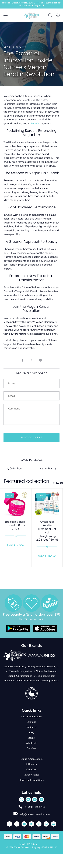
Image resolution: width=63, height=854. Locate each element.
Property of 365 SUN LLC (44, 847)
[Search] (50, 15)
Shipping (31, 721)
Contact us (31, 727)
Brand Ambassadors (32, 758)
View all (58, 482)
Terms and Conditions (32, 780)
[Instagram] (31, 824)
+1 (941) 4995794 (34, 807)
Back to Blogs (31, 460)
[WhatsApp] (21, 799)
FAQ (31, 732)
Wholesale (31, 743)
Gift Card (31, 769)
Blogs (31, 737)
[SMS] (34, 799)
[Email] (41, 799)
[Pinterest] (38, 824)
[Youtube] (24, 824)
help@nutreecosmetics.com (35, 814)
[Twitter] (9, 824)
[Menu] (5, 15)
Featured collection (26, 481)
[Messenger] (28, 799)
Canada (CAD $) (26, 844)
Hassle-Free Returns (32, 716)
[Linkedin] (53, 824)
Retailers (31, 748)
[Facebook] (16, 824)
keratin (35, 123)
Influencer (31, 764)
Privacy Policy (31, 774)
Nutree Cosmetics (22, 847)
